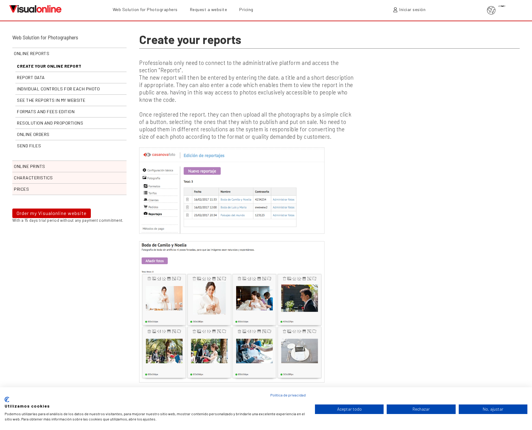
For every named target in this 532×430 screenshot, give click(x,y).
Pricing (246, 9)
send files (29, 145)
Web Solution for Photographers (145, 9)
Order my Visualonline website (52, 213)
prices (21, 189)
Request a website (208, 9)
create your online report (49, 66)
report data (31, 77)
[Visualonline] (35, 8)
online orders (33, 134)
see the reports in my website (51, 100)
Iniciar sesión (412, 9)
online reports (31, 53)
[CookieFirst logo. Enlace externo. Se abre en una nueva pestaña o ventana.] (7, 399)
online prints (29, 166)
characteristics (33, 177)
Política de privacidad (288, 395)
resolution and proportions (50, 122)
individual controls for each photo (58, 88)
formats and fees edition (46, 111)
